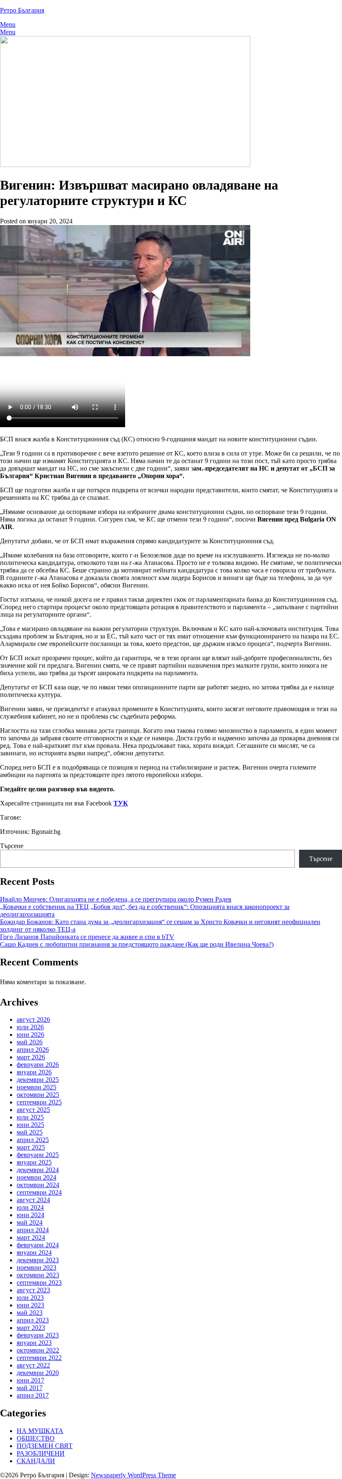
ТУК (120, 803)
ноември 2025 (36, 1087)
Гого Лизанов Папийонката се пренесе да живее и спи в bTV (87, 936)
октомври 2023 (38, 1275)
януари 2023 (34, 1342)
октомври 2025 (38, 1094)
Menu (7, 24)
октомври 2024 (38, 1184)
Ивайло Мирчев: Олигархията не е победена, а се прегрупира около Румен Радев (115, 899)
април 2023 (33, 1320)
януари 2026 (34, 1072)
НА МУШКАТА (40, 1430)
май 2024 (30, 1222)
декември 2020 (38, 1372)
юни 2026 (30, 1034)
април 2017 (33, 1395)
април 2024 (33, 1229)
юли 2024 (30, 1207)
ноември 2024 (36, 1177)
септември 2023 (39, 1282)
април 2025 (33, 1139)
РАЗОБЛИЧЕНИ (41, 1453)
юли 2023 (30, 1297)
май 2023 (30, 1312)
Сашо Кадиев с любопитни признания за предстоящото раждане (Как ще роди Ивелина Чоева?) (137, 944)
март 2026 (31, 1057)
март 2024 (31, 1237)
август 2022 (33, 1365)
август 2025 (33, 1109)
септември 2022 (39, 1357)
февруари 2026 (38, 1064)
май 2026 (30, 1042)
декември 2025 (38, 1079)
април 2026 (33, 1049)
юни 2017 (30, 1380)
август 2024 (33, 1199)
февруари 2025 (38, 1154)
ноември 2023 (36, 1267)
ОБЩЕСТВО (36, 1438)
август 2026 (33, 1019)
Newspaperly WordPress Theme (133, 1475)
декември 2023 (38, 1260)
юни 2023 (30, 1305)
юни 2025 (30, 1124)
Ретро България (22, 10)
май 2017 (30, 1387)
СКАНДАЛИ (36, 1460)
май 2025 (30, 1132)
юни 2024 (30, 1214)
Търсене (11, 845)
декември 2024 (38, 1169)
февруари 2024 (38, 1245)
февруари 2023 (38, 1335)
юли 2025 (30, 1117)
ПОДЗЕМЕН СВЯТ (45, 1445)
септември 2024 (39, 1192)
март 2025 (31, 1147)
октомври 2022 (38, 1350)
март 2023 (31, 1327)
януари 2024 (34, 1252)
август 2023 (33, 1290)
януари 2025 (34, 1162)
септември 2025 (39, 1102)
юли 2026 (30, 1027)
